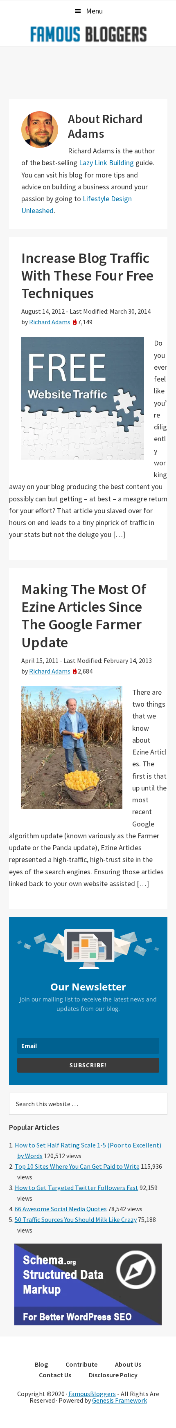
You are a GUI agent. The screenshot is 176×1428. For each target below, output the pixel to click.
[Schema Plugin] (88, 1323)
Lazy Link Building (106, 162)
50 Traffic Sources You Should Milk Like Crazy (76, 1219)
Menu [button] (94, 11)
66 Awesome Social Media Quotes (61, 1209)
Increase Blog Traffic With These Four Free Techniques (87, 275)
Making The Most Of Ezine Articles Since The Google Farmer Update (83, 615)
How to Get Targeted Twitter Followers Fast (76, 1187)
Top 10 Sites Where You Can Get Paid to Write (77, 1166)
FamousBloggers (92, 1394)
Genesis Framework (119, 1400)
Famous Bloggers (88, 34)
